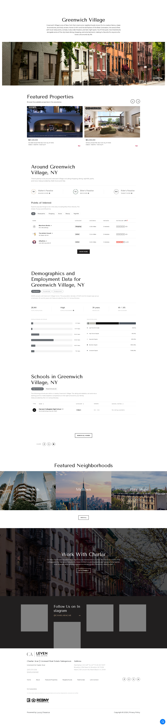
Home (29, 680)
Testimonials (81, 680)
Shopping (52, 213)
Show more (83, 251)
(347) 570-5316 (32, 669)
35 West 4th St (43, 235)
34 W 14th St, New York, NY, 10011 (48, 411)
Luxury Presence (43, 712)
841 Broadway (43, 227)
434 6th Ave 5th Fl (45, 243)
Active (60, 213)
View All (83, 517)
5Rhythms (42, 241)
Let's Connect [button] (83, 570)
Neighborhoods (67, 680)
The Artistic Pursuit (45, 233)
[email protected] (32, 672)
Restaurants (42, 213)
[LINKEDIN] (138, 679)
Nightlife (77, 213)
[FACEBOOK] (124, 679)
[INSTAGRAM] (129, 679)
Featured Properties (51, 680)
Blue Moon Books (44, 225)
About (38, 680)
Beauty (68, 213)
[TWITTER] (133, 679)
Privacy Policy (134, 712)
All (34, 213)
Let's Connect (94, 680)
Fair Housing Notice (32, 689)
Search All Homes (83, 435)
